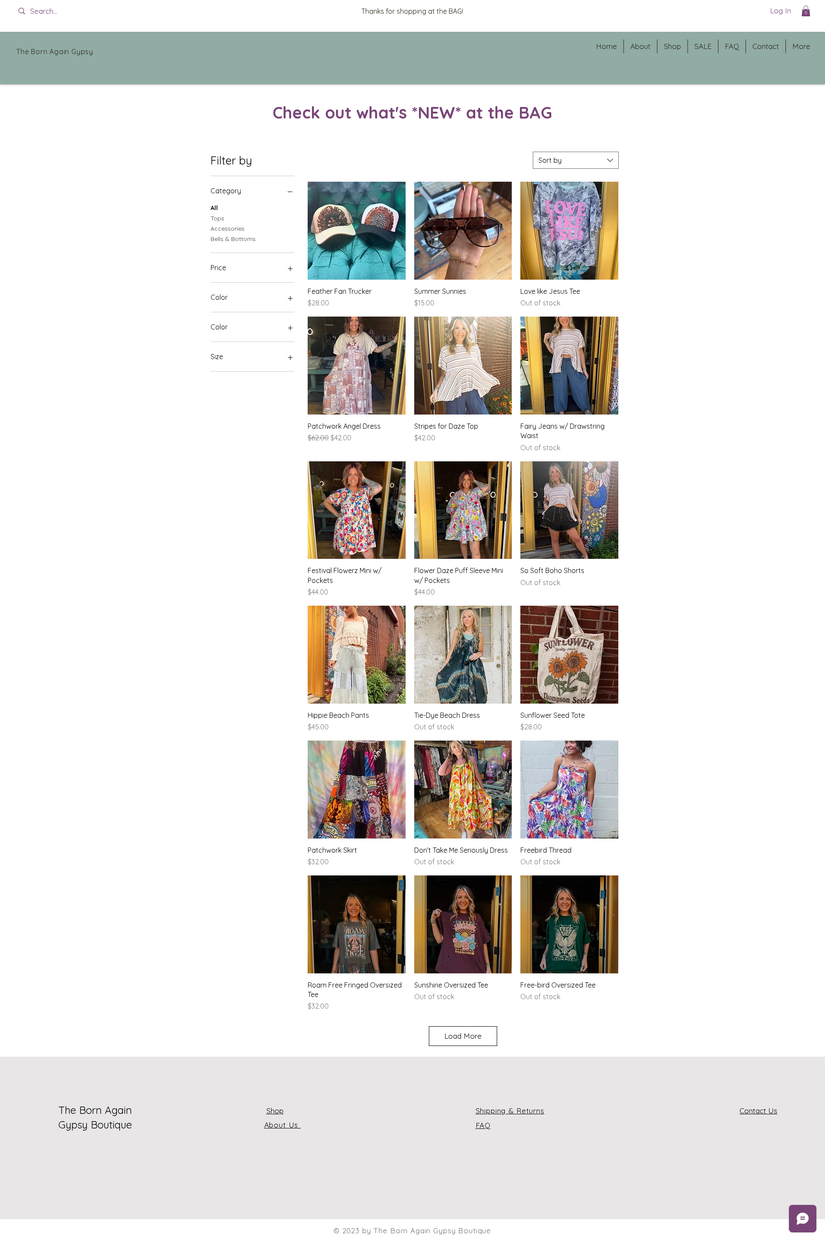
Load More (463, 1035)
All (214, 208)
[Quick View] (357, 231)
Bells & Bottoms (233, 239)
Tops (217, 218)
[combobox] (576, 160)
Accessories (227, 228)
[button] (805, 11)
